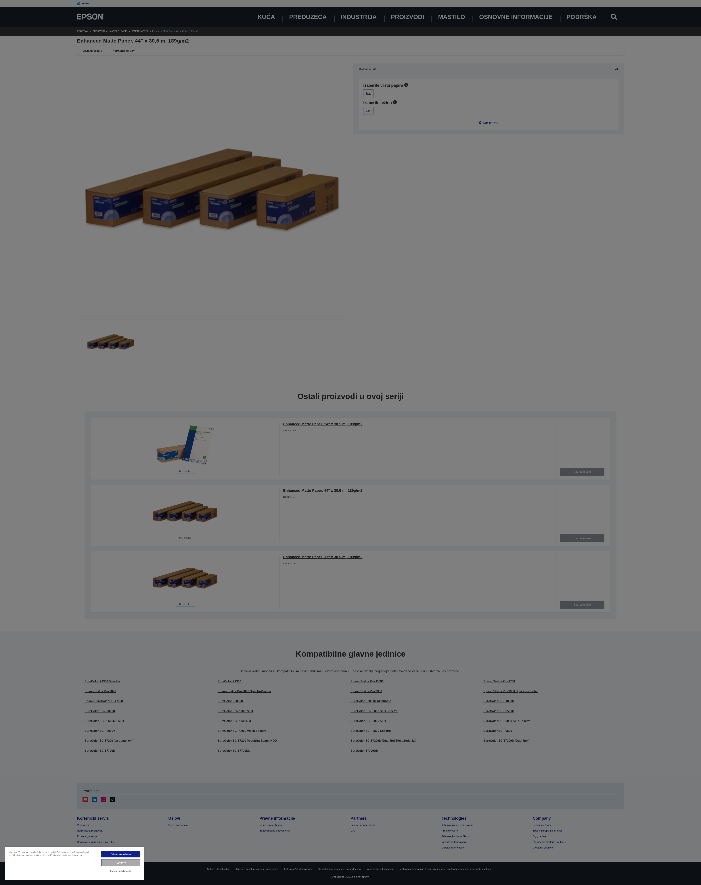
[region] (74, 863)
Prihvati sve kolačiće (121, 854)
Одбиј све (121, 862)
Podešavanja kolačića (120, 871)
